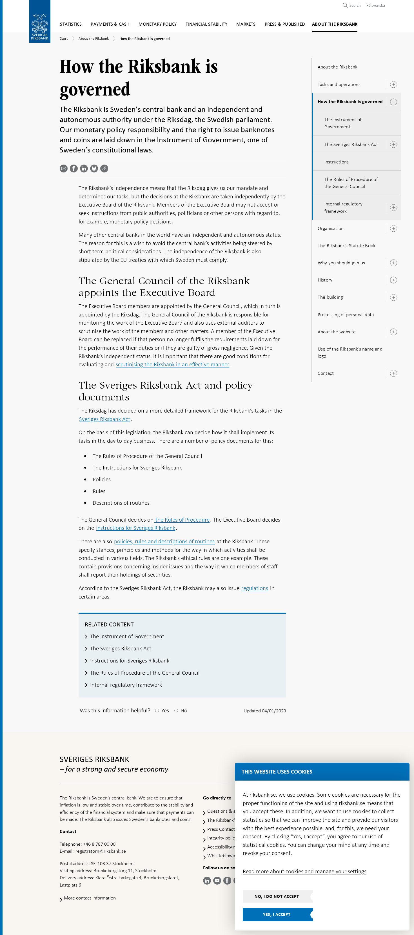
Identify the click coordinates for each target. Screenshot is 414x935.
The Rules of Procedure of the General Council (351, 182)
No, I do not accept (277, 896)
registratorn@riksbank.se (100, 851)
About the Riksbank (335, 24)
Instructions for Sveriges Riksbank (135, 527)
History (325, 280)
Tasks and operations (339, 84)
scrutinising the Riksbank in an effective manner (172, 364)
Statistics (71, 24)
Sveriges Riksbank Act (104, 419)
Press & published (285, 24)
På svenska (375, 5)
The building (330, 297)
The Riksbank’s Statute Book (346, 245)
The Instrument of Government (342, 123)
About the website (337, 332)
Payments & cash (110, 24)
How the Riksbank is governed (350, 101)
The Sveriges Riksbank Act (351, 144)
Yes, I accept (277, 914)
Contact (326, 373)
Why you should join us (341, 263)
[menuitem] (374, 5)
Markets (245, 24)
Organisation (331, 228)
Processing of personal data (346, 314)
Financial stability (206, 24)
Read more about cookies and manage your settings (304, 871)
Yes (165, 710)
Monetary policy (158, 24)
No (184, 710)
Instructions (336, 162)
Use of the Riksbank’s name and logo (350, 352)
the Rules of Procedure (182, 519)
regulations (254, 588)
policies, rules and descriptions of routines (164, 541)
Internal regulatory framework (343, 207)
